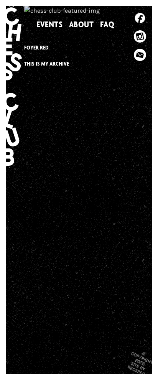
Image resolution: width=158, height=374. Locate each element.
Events (49, 24)
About (81, 24)
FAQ (107, 24)
